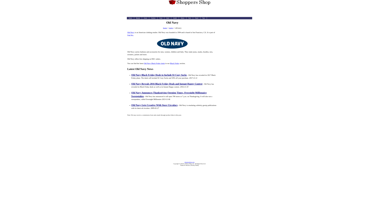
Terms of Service (185, 165)
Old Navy (130, 32)
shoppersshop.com (189, 162)
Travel (196, 18)
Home (130, 18)
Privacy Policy (195, 165)
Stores (182, 18)
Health (175, 18)
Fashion (153, 18)
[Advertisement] (189, 10)
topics (171, 28)
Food (160, 18)
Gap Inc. (130, 35)
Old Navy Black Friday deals (154, 63)
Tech (189, 18)
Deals (145, 18)
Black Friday (174, 63)
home (165, 28)
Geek (167, 18)
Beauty (138, 18)
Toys (203, 18)
